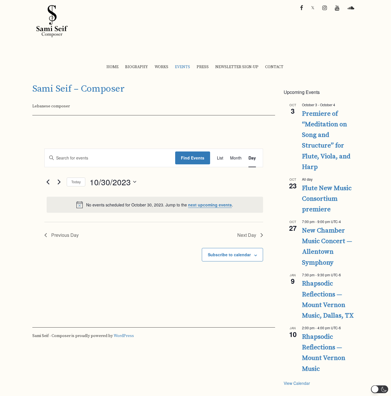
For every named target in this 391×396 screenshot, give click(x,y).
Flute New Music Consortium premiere (326, 199)
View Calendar (297, 383)
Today (76, 181)
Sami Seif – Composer (78, 89)
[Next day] (59, 181)
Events (182, 67)
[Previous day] (47, 181)
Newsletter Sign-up (236, 67)
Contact (274, 67)
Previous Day (65, 235)
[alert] (155, 205)
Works (161, 67)
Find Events (192, 158)
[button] (379, 389)
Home (112, 67)
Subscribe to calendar (229, 254)
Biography (136, 67)
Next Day (246, 235)
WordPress (124, 335)
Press (203, 67)
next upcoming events (210, 205)
